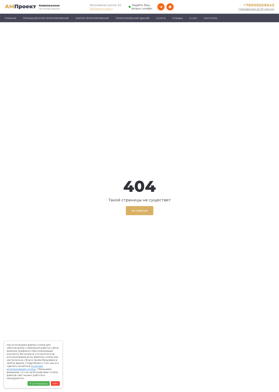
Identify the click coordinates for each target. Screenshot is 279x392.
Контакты (210, 18)
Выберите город (101, 8)
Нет (55, 383)
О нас (193, 18)
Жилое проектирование (92, 18)
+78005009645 (258, 5)
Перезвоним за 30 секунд (256, 9)
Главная (10, 18)
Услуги (161, 18)
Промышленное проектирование (46, 18)
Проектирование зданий (132, 18)
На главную (139, 210)
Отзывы (177, 18)
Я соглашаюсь (38, 383)
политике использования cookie (25, 367)
